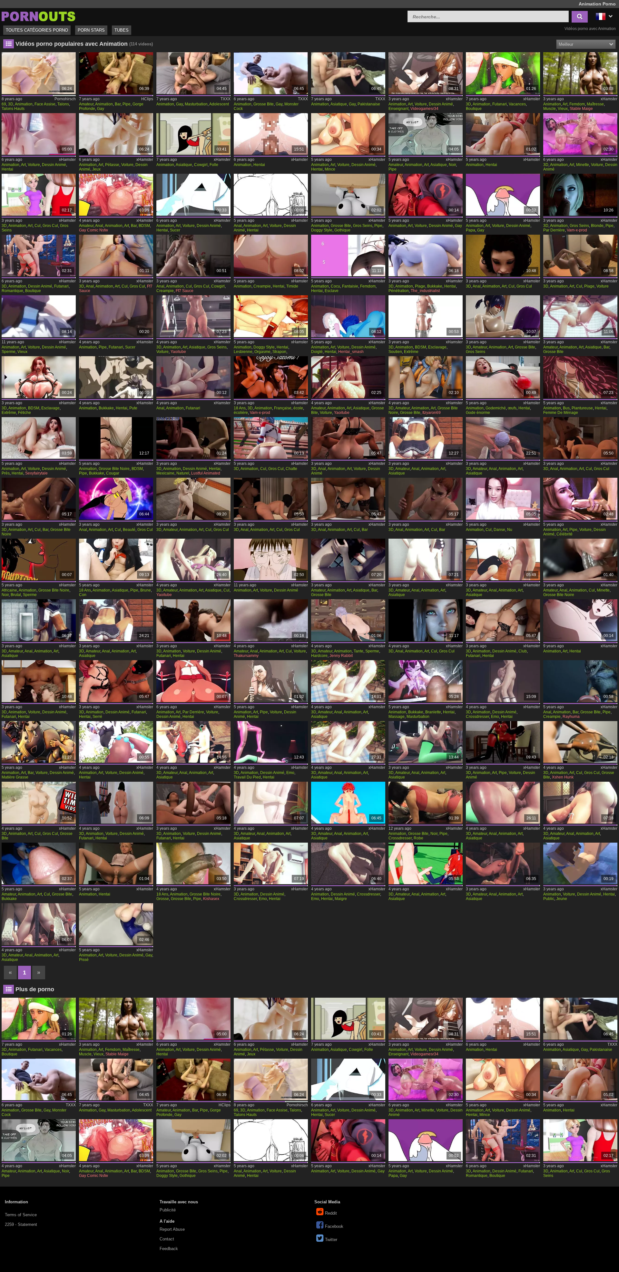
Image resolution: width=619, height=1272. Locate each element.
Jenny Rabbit (341, 655)
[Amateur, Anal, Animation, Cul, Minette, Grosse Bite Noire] (580, 560)
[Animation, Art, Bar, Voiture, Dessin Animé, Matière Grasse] (39, 742)
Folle (214, 164)
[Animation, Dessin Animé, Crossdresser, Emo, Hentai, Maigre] (348, 864)
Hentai (7, 169)
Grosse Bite (263, 104)
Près (6, 473)
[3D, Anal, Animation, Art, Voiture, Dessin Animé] (348, 438)
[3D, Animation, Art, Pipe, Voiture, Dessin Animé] (503, 742)
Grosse (162, 898)
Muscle (549, 108)
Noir (452, 164)
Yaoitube (178, 351)
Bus (566, 408)
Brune (145, 590)
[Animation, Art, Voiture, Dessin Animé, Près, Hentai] (39, 438)
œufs (512, 408)
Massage (396, 716)
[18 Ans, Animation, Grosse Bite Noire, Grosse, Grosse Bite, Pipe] (193, 864)
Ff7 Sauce (184, 291)
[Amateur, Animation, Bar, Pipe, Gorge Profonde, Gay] (116, 73)
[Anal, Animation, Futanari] (193, 377)
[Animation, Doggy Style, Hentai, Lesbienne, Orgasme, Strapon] (271, 316)
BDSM (144, 225)
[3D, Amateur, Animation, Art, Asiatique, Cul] (193, 560)
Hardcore (319, 655)
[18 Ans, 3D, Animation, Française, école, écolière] (271, 377)
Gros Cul (50, 225)
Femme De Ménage (560, 412)
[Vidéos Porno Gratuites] (38, 15)
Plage (420, 286)
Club (522, 651)
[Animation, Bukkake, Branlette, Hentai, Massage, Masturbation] (425, 681)
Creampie (165, 291)
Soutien (395, 351)
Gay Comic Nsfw (93, 230)
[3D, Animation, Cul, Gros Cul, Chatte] (271, 438)
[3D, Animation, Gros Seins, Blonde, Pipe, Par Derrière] (580, 195)
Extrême (411, 351)
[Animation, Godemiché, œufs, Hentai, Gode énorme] (503, 377)
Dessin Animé (441, 104)
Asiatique (338, 104)
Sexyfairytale (36, 473)
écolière (241, 412)
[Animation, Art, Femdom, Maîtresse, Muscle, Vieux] (580, 73)
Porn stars (91, 30)
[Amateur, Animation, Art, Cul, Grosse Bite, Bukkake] (39, 864)
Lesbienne (243, 351)
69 (4, 104)
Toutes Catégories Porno (37, 30)
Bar (118, 104)
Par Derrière (554, 230)
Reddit (331, 1213)
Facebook (334, 1226)
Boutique (474, 108)
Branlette (433, 712)
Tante (358, 651)
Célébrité (564, 534)
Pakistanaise (369, 104)
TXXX (226, 99)
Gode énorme (478, 412)
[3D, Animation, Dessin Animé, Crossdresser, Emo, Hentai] (503, 681)
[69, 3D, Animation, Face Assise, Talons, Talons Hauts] (39, 73)
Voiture (421, 104)
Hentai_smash (351, 351)
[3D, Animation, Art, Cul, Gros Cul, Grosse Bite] (580, 742)
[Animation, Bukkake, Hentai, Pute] (116, 377)
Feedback (169, 1248)
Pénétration (398, 291)
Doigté (317, 351)
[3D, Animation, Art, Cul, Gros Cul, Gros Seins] (39, 195)
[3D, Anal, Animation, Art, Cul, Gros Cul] (116, 256)
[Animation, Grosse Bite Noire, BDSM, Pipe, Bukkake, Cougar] (116, 438)
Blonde (597, 225)
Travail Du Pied (247, 777)
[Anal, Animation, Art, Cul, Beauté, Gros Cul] (116, 499)
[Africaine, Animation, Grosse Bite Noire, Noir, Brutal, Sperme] (39, 560)
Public (548, 898)
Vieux (563, 108)
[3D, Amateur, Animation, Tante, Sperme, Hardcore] (348, 620)
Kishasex (211, 898)
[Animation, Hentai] (271, 134)
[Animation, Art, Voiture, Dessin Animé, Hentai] (39, 134)
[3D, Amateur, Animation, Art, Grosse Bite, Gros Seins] (503, 316)
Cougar (112, 473)
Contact (167, 1239)
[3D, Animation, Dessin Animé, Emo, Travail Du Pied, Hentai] (271, 742)
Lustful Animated (205, 473)
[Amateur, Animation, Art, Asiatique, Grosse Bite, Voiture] (348, 377)
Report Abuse (172, 1229)
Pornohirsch (65, 99)
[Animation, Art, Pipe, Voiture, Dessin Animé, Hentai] (271, 681)
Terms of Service (21, 1214)
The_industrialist (425, 291)
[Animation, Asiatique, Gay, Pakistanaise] (348, 73)
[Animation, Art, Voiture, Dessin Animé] (271, 560)
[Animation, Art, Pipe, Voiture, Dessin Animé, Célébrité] (580, 499)
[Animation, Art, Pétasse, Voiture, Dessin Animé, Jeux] (116, 134)
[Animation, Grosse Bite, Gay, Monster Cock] (271, 73)
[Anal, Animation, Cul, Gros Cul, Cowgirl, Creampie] (193, 256)
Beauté (129, 529)
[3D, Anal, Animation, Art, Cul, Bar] (348, 499)
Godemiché (496, 408)
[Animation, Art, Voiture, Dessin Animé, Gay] (425, 195)
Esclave (332, 291)
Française (282, 408)
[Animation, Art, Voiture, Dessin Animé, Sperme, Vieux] (39, 316)
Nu (509, 529)
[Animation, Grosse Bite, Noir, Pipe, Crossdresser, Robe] (425, 803)
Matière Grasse (15, 777)
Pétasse (112, 164)
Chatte (291, 468)
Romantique (12, 291)
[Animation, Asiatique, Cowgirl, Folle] (193, 134)
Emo (495, 716)
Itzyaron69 (431, 412)
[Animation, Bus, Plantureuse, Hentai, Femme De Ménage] (580, 377)
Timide (292, 286)
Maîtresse (595, 104)
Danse (499, 529)
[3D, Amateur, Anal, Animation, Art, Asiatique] (425, 438)
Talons (63, 104)
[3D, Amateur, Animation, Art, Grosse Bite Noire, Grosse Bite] (425, 377)
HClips (147, 99)
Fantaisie (350, 286)
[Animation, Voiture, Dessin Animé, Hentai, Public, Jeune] (580, 864)
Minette (582, 164)
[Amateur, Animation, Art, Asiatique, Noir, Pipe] (425, 134)
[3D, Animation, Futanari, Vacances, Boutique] (503, 73)
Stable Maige (581, 108)
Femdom (577, 104)
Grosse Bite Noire (114, 468)
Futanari (499, 104)
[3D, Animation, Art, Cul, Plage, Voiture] (580, 256)
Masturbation (196, 104)
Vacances (517, 104)
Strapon (279, 351)
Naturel (182, 473)
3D (10, 104)
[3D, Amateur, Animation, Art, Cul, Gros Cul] (193, 499)
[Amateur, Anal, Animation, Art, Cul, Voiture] (271, 620)
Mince (330, 169)
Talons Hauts (13, 108)
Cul (37, 225)
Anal (99, 225)
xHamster (454, 99)
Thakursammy (246, 655)
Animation (24, 104)
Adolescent (219, 104)
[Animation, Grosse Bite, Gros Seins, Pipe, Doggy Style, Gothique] (348, 195)
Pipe (127, 104)
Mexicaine (165, 473)
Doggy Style (321, 230)
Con (82, 594)
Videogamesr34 (424, 108)
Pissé (84, 959)
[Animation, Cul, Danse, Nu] (503, 499)
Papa (470, 230)
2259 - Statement (21, 1224)
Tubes (121, 30)
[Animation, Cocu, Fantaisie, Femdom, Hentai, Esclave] (348, 256)
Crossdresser (477, 716)
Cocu (335, 286)
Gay (100, 108)
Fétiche (24, 412)
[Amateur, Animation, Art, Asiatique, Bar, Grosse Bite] (580, 316)
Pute (133, 408)
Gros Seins (362, 225)
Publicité (168, 1210)
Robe (418, 838)
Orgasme (262, 351)
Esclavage (437, 347)
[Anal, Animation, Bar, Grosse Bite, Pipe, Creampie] (580, 681)
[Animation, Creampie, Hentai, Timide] (271, 256)
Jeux (96, 169)
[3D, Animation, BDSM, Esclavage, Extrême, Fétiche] (39, 377)
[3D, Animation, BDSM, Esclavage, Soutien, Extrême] (425, 316)
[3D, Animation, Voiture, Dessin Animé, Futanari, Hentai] (193, 620)
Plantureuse (582, 408)
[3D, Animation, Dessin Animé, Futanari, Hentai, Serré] (116, 681)
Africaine (9, 590)
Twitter (331, 1239)
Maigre (341, 898)
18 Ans (240, 408)
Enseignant (398, 108)
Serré (97, 716)
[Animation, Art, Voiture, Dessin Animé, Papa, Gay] (503, 195)
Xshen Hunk (563, 777)
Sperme (8, 351)
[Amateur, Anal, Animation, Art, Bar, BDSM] (116, 195)
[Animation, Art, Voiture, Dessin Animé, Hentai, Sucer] (193, 195)
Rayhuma (571, 716)
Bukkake (434, 286)
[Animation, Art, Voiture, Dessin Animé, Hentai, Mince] (348, 134)
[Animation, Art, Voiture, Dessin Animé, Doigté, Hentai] (348, 316)
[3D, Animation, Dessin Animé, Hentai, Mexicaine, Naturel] (193, 438)
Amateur (86, 104)
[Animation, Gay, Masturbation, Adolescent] (193, 73)
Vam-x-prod (577, 230)
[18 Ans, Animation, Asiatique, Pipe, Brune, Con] (116, 560)
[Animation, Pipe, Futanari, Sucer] (116, 316)
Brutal (16, 594)
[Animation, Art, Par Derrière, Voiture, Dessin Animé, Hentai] (193, 681)
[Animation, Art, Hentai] (580, 620)
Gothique (342, 230)
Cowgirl (201, 164)
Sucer (175, 230)
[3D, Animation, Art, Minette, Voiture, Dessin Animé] (580, 134)
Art (410, 104)
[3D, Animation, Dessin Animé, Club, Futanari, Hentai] (503, 620)
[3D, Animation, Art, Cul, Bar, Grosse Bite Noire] (39, 499)
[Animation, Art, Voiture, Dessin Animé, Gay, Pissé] (116, 924)
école (298, 408)
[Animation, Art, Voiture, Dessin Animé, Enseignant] (425, 73)
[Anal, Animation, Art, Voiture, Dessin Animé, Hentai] (271, 195)
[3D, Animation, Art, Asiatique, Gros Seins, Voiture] (193, 316)
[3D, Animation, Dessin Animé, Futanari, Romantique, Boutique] (39, 256)
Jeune (561, 898)
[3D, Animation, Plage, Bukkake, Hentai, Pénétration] (425, 256)
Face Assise (44, 104)
